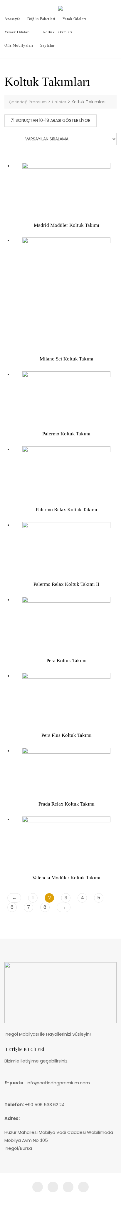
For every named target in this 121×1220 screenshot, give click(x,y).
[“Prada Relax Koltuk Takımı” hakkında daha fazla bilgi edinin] (25, 791)
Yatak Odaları (74, 19)
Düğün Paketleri (41, 19)
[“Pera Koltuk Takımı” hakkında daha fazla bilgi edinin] (25, 648)
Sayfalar (47, 45)
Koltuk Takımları (57, 32)
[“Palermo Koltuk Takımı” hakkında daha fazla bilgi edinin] (25, 421)
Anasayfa (12, 19)
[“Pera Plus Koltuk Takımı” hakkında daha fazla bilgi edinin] (25, 722)
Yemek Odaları (17, 32)
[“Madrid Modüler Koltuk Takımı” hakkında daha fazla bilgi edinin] (25, 212)
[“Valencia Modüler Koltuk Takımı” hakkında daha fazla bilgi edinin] (25, 865)
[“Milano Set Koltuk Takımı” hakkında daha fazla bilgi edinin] (25, 346)
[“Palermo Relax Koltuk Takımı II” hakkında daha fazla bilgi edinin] (25, 571)
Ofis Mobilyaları (18, 45)
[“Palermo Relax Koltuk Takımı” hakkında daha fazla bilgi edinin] (25, 497)
